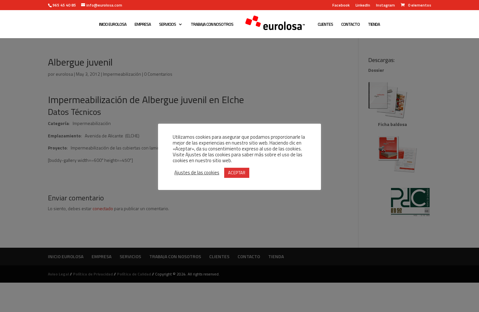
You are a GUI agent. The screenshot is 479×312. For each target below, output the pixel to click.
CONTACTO (350, 24)
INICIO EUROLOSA (112, 24)
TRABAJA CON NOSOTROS (212, 24)
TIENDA (374, 24)
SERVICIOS (167, 24)
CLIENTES (325, 24)
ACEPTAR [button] (236, 172)
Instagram (385, 5)
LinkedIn (363, 5)
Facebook (341, 5)
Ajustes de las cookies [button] (196, 173)
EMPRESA (143, 24)
